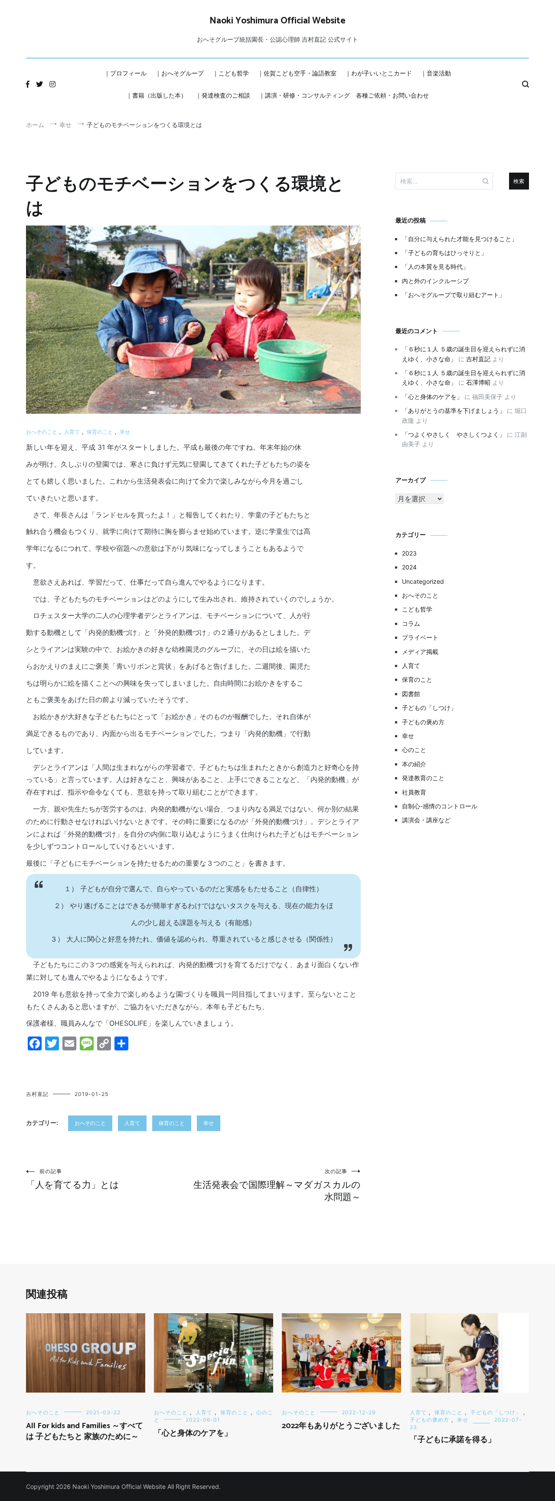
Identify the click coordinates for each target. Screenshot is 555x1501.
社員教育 (414, 792)
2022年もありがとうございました (341, 1425)
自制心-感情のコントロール (439, 806)
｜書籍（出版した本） (156, 95)
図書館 (411, 693)
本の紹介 (414, 764)
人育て (72, 431)
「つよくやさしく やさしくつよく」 (453, 434)
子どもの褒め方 (423, 722)
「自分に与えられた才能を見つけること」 (459, 238)
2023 (409, 553)
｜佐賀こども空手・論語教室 (297, 73)
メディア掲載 (420, 651)
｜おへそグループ (179, 73)
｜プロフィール (125, 73)
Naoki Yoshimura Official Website (277, 20)
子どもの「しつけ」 (429, 707)
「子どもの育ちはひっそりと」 (444, 252)
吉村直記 (37, 1094)
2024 (409, 567)
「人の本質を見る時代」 (435, 266)
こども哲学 (417, 609)
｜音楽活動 (436, 73)
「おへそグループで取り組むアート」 (453, 294)
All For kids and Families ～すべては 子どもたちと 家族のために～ (84, 1431)
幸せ (125, 431)
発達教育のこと (423, 778)
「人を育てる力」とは (72, 1179)
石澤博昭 (478, 382)
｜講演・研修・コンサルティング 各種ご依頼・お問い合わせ (344, 95)
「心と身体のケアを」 (432, 396)
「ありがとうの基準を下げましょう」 (453, 410)
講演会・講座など (426, 820)
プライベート (420, 637)
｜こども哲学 (230, 73)
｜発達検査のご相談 (223, 95)
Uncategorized (423, 581)
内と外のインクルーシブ (435, 281)
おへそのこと (41, 431)
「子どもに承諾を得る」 (453, 1439)
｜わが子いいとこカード (378, 73)
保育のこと (100, 431)
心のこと (414, 749)
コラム (411, 623)
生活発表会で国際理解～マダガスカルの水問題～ (277, 1185)
